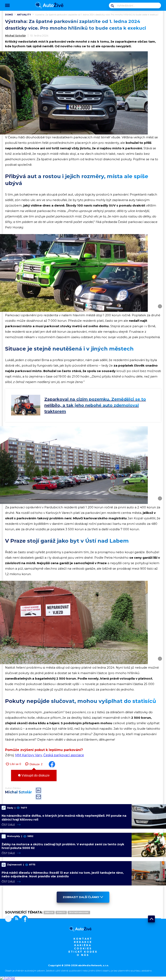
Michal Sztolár (15, 35)
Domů (9, 14)
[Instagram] (8, 919)
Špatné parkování (78, 912)
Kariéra (83, 945)
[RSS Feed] (16, 919)
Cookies (83, 948)
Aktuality (24, 14)
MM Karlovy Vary (28, 755)
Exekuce (49, 912)
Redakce (83, 941)
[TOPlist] (7, 978)
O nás (83, 954)
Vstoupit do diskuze (35, 775)
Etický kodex (83, 951)
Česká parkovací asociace (63, 755)
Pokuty (61, 912)
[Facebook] (24, 919)
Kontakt (82, 938)
